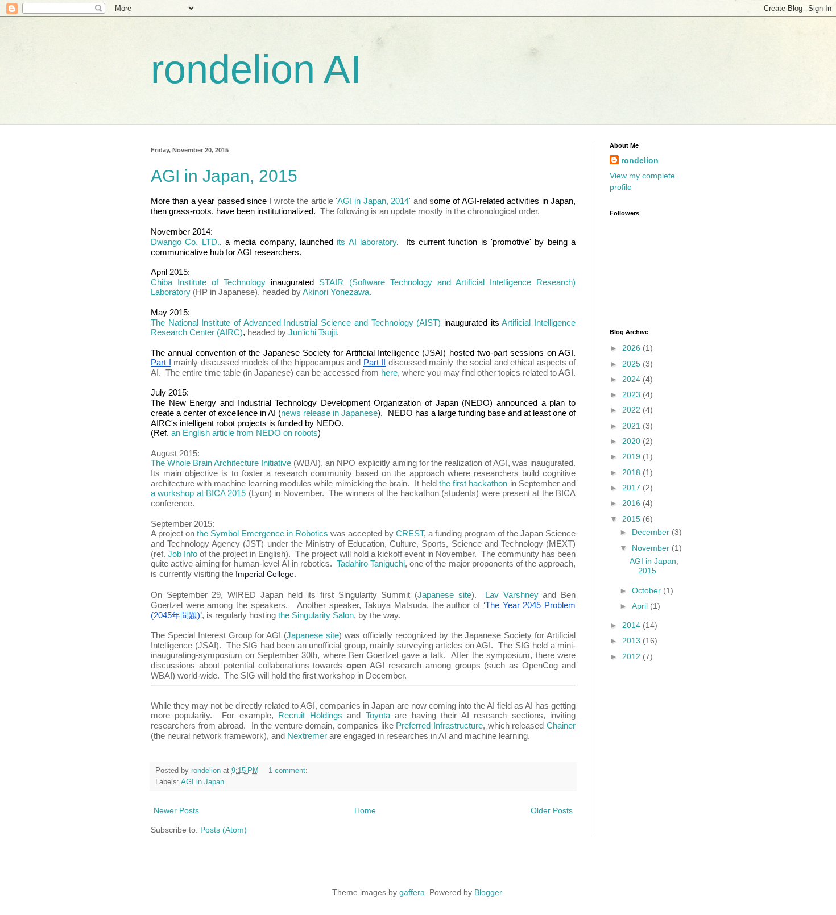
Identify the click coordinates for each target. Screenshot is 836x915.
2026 (632, 347)
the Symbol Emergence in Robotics (262, 533)
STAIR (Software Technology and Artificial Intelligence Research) (448, 282)
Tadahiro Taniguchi (371, 563)
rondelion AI (256, 69)
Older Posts (552, 810)
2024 (632, 379)
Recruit (291, 715)
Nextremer (307, 736)
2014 (632, 625)
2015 (632, 518)
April (641, 605)
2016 (632, 503)
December (652, 531)
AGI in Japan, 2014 (373, 201)
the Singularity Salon (316, 615)
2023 (632, 394)
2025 (632, 363)
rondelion (640, 160)
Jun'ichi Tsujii (312, 332)
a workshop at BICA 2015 (200, 493)
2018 (632, 472)
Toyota (378, 715)
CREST (410, 533)
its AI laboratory (366, 242)
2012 (632, 656)
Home (365, 810)
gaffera (412, 892)
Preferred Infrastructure (439, 725)
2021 (632, 425)
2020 (632, 441)
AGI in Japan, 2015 (224, 176)
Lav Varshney (512, 595)
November (652, 547)
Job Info (182, 554)
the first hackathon (473, 483)
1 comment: (289, 771)
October (647, 590)
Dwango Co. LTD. (185, 242)
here (389, 372)
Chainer (561, 725)
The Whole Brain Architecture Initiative (221, 463)
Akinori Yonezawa (336, 292)
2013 (632, 640)
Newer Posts (176, 810)
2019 (632, 456)
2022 (632, 409)
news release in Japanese (329, 413)
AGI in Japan (202, 782)
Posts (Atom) (223, 829)
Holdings (323, 715)
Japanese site (444, 595)
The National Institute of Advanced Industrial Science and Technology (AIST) (296, 322)
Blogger (488, 892)
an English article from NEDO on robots (244, 433)
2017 (632, 487)
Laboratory (171, 292)
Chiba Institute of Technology (208, 282)
